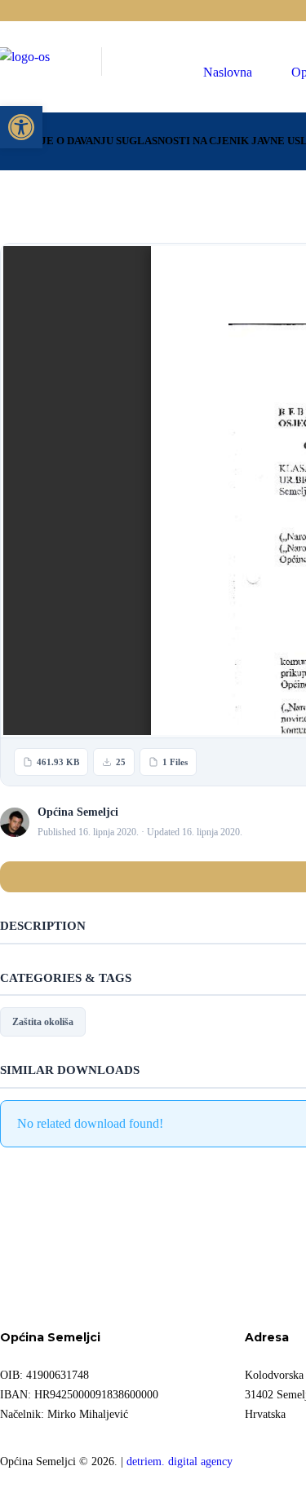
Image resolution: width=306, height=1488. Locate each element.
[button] (21, 127)
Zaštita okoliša (42, 1022)
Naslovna (227, 72)
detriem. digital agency (179, 1461)
